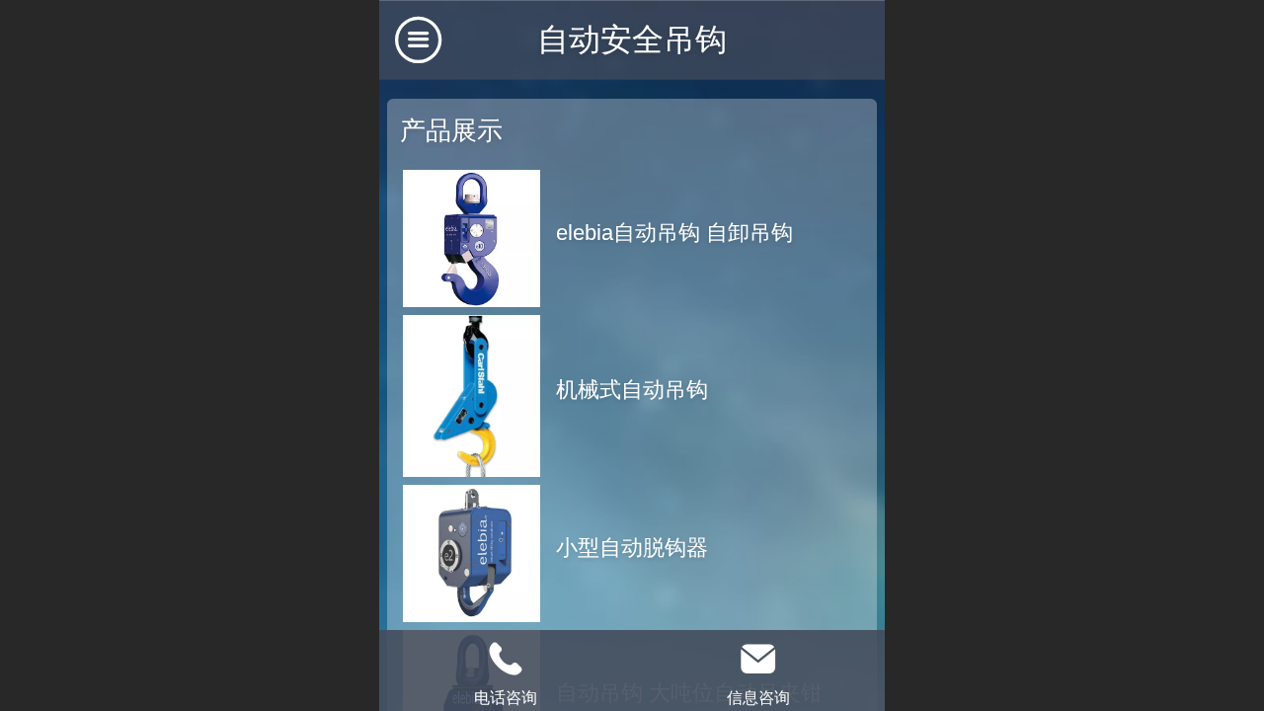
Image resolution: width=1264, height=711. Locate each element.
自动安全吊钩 (632, 39)
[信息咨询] (758, 658)
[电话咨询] (505, 658)
